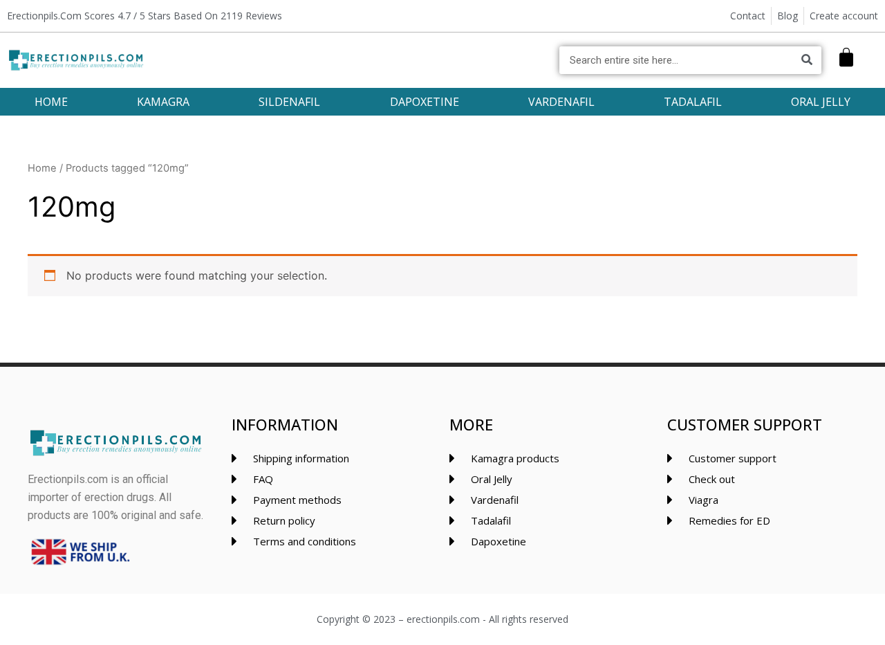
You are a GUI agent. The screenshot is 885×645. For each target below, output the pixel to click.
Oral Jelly (820, 101)
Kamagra (163, 101)
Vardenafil (561, 101)
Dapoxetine (424, 101)
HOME (51, 101)
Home (42, 168)
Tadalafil (693, 101)
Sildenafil (289, 101)
